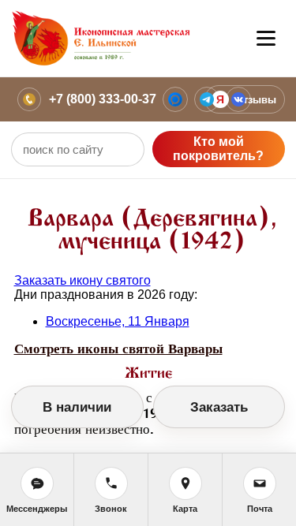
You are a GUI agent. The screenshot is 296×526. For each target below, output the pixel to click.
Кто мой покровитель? (218, 148)
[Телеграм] (206, 99)
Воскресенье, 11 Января (117, 321)
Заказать (219, 407)
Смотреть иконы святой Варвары (118, 348)
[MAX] (175, 99)
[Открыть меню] (266, 38)
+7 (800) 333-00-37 (102, 99)
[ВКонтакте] (238, 99)
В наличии (77, 407)
